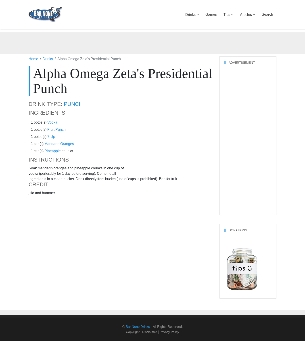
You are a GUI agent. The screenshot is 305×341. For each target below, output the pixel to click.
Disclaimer (149, 332)
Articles (246, 15)
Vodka (52, 122)
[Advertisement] (152, 42)
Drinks (190, 15)
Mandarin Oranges (59, 144)
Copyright (133, 332)
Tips (227, 15)
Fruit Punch (56, 129)
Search (267, 14)
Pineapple (52, 151)
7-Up (51, 137)
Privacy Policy (169, 332)
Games (211, 14)
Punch (73, 104)
